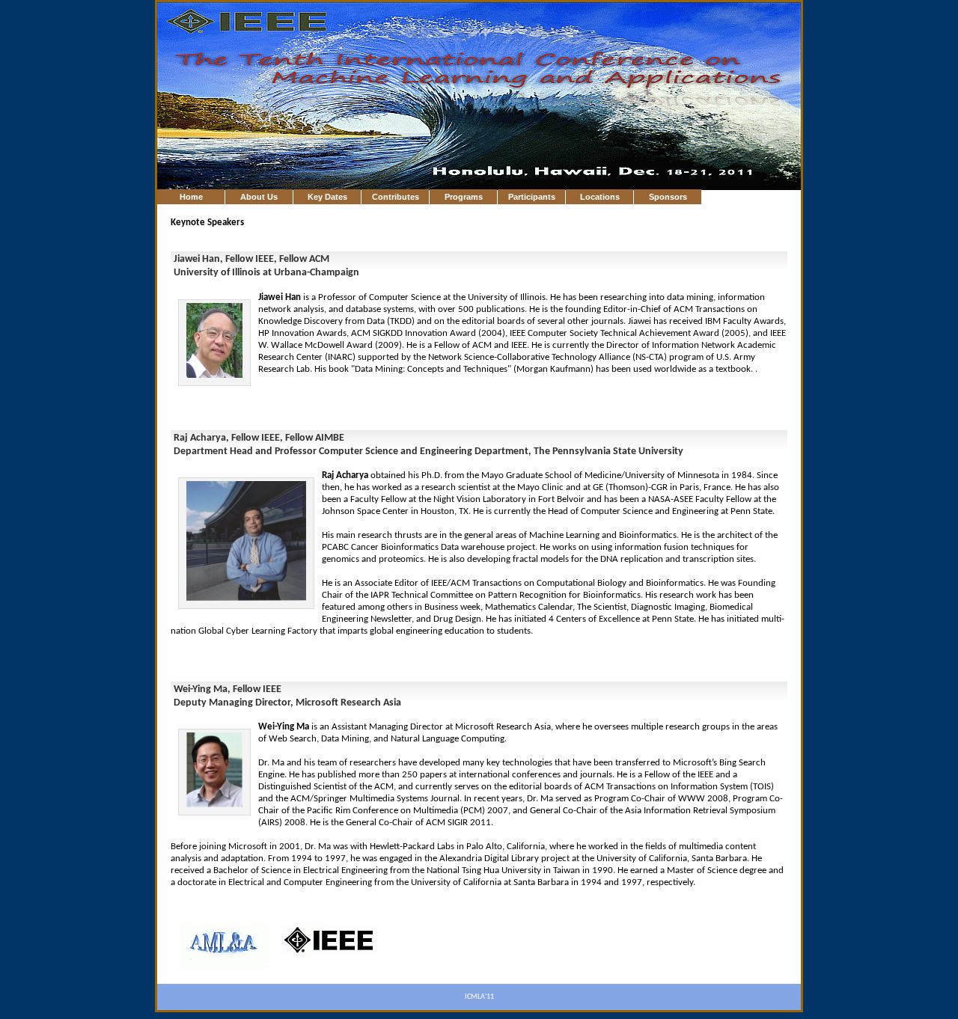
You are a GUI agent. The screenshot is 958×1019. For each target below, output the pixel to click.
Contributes (395, 196)
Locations (600, 196)
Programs (464, 196)
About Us (259, 196)
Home (191, 196)
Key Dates (327, 196)
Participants (531, 196)
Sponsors (668, 196)
